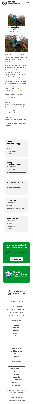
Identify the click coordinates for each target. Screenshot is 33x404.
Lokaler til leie (16, 336)
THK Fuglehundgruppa (16, 369)
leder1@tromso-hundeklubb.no (15, 208)
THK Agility (16, 371)
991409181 (22, 312)
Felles (16, 345)
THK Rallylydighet (16, 379)
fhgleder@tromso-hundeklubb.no (16, 172)
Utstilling (16, 356)
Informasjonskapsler (16, 397)
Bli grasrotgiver (16, 259)
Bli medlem (16, 333)
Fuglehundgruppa (16, 351)
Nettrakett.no (21, 400)
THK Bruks (16, 374)
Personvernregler (16, 395)
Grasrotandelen (16, 327)
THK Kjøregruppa (16, 385)
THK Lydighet (16, 377)
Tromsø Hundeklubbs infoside (16, 366)
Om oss (16, 325)
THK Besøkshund (16, 382)
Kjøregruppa (16, 354)
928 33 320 (13, 205)
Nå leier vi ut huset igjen (13, 187)
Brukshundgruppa (16, 348)
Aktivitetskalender (16, 330)
